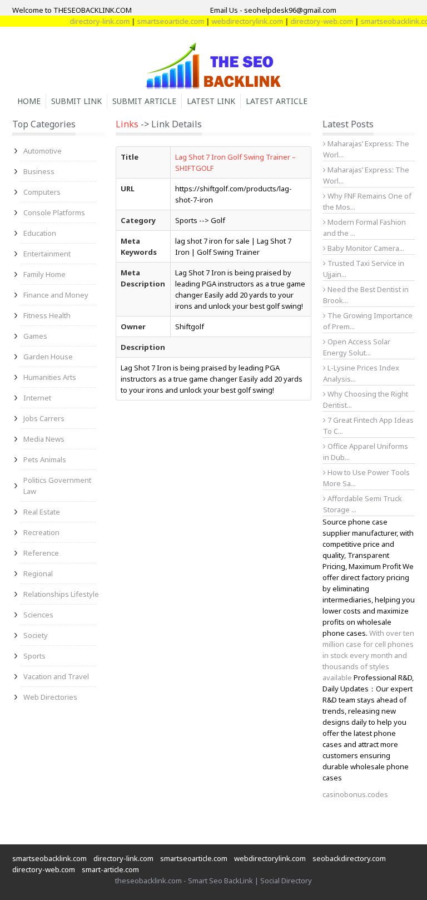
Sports (34, 656)
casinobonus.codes (355, 794)
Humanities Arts (49, 377)
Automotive (42, 151)
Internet (37, 398)
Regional (38, 573)
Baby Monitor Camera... (365, 248)
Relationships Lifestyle (61, 594)
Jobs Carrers (43, 418)
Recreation (41, 532)
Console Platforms (54, 212)
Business (38, 171)
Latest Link (211, 101)
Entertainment (47, 254)
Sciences (38, 615)
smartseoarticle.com (163, 21)
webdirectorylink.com (240, 21)
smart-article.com (110, 869)
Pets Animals (44, 459)
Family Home (44, 274)
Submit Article (144, 101)
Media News (43, 439)
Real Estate (41, 512)
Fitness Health (47, 315)
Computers (42, 192)
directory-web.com (314, 21)
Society (35, 635)
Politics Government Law (57, 485)
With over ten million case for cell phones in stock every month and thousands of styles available (368, 655)
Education (39, 233)
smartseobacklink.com (49, 858)
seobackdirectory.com (349, 858)
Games (35, 336)
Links (127, 124)
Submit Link (76, 101)
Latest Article (276, 101)
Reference (41, 553)
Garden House (48, 357)
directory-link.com (92, 21)
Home (29, 101)
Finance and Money (55, 295)
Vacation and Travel (56, 676)
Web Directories (50, 697)
